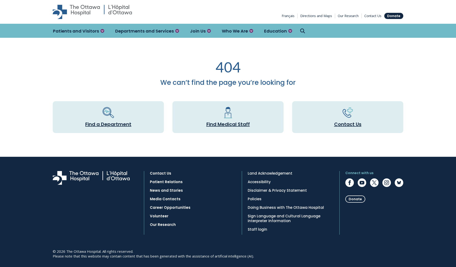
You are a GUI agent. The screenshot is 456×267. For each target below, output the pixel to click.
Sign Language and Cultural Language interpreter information (284, 218)
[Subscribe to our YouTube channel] (362, 182)
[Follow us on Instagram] (386, 182)
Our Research (348, 16)
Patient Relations (166, 182)
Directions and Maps (316, 16)
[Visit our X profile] (374, 182)
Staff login (257, 229)
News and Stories (166, 190)
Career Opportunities (170, 207)
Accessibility (259, 182)
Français (288, 16)
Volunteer (159, 216)
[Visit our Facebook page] (349, 182)
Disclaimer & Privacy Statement (277, 190)
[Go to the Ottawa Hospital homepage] (92, 12)
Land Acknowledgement (270, 173)
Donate (393, 16)
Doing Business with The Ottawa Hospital (286, 207)
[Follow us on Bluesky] (399, 182)
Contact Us (372, 16)
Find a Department (108, 124)
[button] (78, 31)
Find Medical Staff (228, 124)
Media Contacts (165, 199)
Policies (254, 199)
